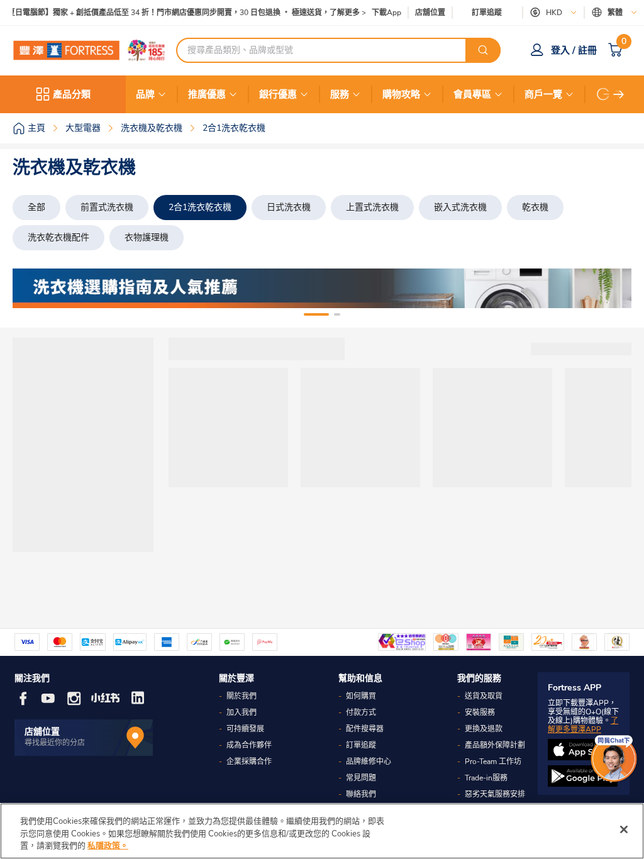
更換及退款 (483, 729)
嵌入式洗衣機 (460, 207)
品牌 (145, 94)
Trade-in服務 (486, 778)
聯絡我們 (361, 794)
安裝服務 (480, 712)
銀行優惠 (278, 94)
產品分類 (72, 94)
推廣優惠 (207, 94)
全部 (36, 207)
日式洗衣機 (289, 207)
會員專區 (472, 94)
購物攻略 (401, 94)
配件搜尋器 (365, 729)
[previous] (33, 288)
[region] (322, 831)
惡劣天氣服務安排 (495, 794)
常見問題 (361, 778)
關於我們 (241, 696)
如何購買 (361, 696)
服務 (339, 94)
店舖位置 (430, 13)
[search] (483, 50)
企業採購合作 (249, 761)
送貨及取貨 (483, 696)
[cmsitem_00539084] (322, 288)
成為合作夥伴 (249, 745)
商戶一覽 (543, 94)
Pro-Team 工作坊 (493, 761)
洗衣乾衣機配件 (58, 237)
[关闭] (624, 829)
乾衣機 (535, 207)
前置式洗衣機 (106, 207)
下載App (386, 13)
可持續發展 (245, 729)
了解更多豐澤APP (583, 725)
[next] (619, 94)
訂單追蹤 (487, 13)
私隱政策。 (107, 845)
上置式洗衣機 (372, 207)
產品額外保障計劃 (495, 745)
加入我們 (241, 712)
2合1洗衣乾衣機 (200, 207)
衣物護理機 (147, 237)
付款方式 (361, 712)
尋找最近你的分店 (55, 743)
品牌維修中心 (368, 761)
